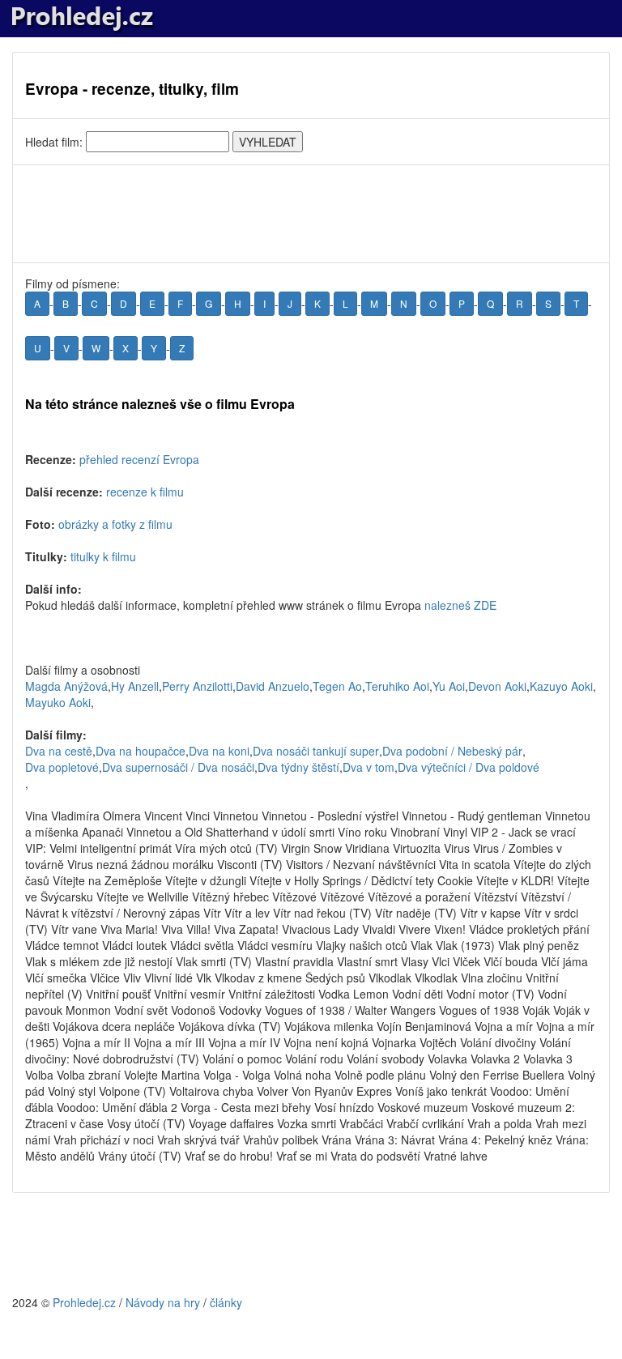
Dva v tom (368, 767)
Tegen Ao (337, 686)
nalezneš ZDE (460, 605)
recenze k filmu (145, 492)
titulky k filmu (103, 556)
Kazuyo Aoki (561, 686)
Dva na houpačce (140, 751)
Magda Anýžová (66, 686)
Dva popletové (62, 767)
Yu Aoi (448, 686)
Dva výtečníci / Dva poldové (468, 767)
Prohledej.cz (84, 1302)
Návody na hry (163, 1302)
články (226, 1302)
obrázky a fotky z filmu (115, 524)
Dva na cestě (58, 751)
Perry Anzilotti (197, 686)
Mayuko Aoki (58, 702)
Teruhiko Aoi (397, 686)
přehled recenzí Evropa (139, 459)
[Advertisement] (311, 213)
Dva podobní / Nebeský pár (452, 751)
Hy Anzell (135, 686)
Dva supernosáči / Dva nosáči (178, 767)
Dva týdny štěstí (298, 767)
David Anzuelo (272, 686)
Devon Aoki (497, 686)
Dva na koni (219, 751)
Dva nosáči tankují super (316, 751)
